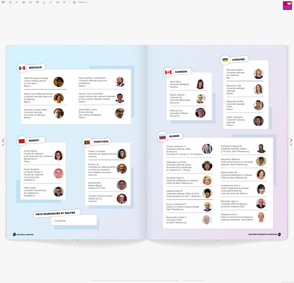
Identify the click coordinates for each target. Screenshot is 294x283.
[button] (3, 2)
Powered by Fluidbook (287, 282)
